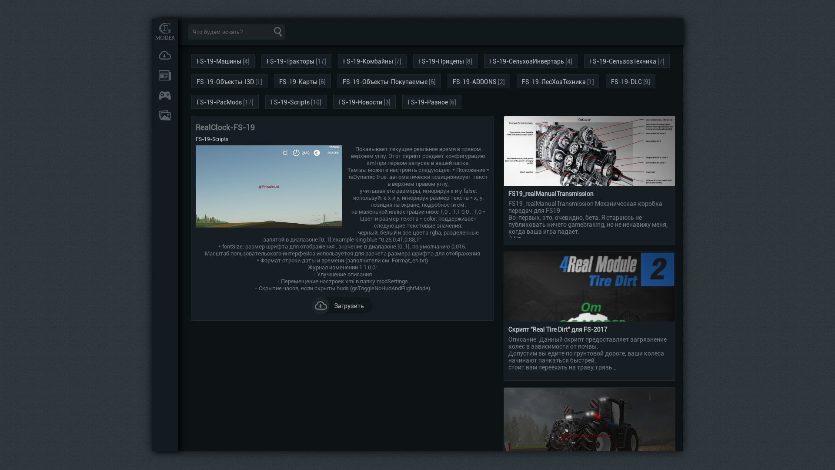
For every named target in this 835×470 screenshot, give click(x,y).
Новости (165, 75)
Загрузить (349, 305)
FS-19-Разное (427, 102)
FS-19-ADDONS (475, 81)
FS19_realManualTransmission (551, 193)
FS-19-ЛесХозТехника (554, 81)
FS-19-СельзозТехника (622, 61)
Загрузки (165, 55)
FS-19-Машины (219, 61)
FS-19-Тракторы (290, 61)
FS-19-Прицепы (441, 61)
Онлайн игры (165, 95)
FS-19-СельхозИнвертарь (526, 61)
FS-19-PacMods (219, 102)
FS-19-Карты (298, 81)
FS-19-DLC (626, 81)
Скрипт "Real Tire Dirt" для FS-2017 (558, 329)
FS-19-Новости (360, 102)
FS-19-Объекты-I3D (225, 81)
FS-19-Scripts (290, 102)
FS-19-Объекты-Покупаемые (385, 81)
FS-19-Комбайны (368, 61)
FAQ (165, 115)
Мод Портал (165, 31)
